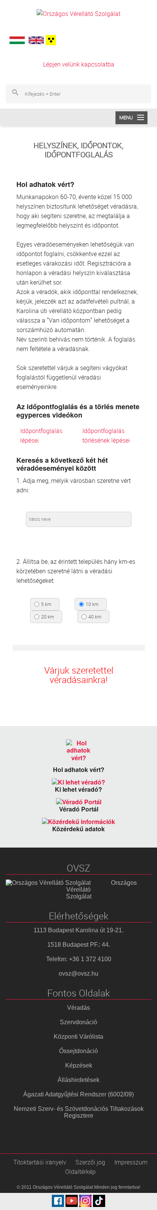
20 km (47, 617)
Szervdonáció (78, 1022)
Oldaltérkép (80, 1171)
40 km (94, 617)
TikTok (99, 1201)
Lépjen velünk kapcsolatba (78, 64)
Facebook (58, 1201)
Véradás (78, 1007)
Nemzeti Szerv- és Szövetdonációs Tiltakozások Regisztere (79, 1112)
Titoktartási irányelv (39, 1162)
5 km (46, 604)
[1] (50, 40)
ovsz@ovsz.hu (78, 973)
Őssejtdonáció (78, 1051)
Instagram (85, 1201)
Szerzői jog (90, 1162)
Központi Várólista (78, 1036)
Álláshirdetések (78, 1080)
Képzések (78, 1065)
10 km (92, 604)
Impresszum (130, 1162)
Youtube (72, 1201)
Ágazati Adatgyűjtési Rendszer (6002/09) (78, 1094)
